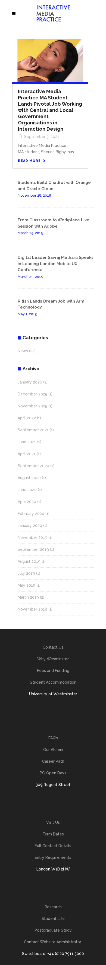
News (23, 351)
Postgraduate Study (53, 930)
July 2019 (26, 573)
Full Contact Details (53, 846)
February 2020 (31, 513)
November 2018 (32, 609)
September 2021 (33, 430)
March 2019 (28, 597)
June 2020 (27, 490)
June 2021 (27, 442)
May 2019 (26, 585)
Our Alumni (53, 749)
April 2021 (27, 454)
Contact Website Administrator (53, 942)
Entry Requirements (53, 857)
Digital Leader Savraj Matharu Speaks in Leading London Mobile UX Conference (55, 263)
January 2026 (30, 382)
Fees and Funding (53, 670)
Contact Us (53, 647)
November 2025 (32, 406)
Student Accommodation (53, 682)
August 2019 (29, 561)
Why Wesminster (53, 659)
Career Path (53, 761)
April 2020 (27, 501)
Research (53, 907)
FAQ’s (53, 738)
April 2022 (27, 418)
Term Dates (53, 834)
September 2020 (33, 466)
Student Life (53, 918)
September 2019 (33, 549)
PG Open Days (53, 773)
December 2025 (32, 394)
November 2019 (32, 537)
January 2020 (30, 525)
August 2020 (29, 478)
